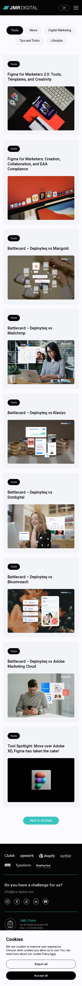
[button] (64, 7)
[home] (20, 7)
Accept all (41, 975)
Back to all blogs (41, 820)
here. (53, 954)
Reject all (41, 964)
